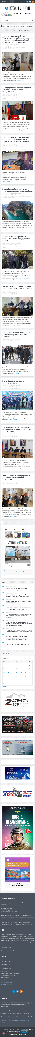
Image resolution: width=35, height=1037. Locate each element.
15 (25, 672)
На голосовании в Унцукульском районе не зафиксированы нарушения (16, 477)
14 (21, 672)
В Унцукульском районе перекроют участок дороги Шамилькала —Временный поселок (19, 630)
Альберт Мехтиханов (15, 193)
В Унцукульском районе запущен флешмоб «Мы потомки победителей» (16, 90)
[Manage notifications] (3, 1033)
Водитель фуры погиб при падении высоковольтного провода (16, 589)
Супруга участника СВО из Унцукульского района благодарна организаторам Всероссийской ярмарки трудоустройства (17, 39)
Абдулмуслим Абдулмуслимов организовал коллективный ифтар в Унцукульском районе (15, 139)
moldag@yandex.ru (6, 982)
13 (16, 672)
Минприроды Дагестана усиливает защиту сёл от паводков (19, 602)
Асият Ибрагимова (14, 44)
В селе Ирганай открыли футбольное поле (13, 382)
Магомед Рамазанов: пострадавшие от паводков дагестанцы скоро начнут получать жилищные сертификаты (18, 638)
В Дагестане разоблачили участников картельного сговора (17, 645)
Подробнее (20, 80)
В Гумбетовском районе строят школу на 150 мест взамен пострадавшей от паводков (18, 615)
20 (16, 676)
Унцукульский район (8, 48)
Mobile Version (22, 1034)
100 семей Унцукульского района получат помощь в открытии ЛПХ (17, 287)
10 (3, 672)
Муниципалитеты (13, 47)
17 (3, 676)
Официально (21, 47)
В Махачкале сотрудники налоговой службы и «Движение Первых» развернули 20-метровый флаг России (19, 623)
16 (29, 672)
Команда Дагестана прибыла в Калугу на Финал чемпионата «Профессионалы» (18, 595)
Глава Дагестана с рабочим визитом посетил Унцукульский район (16, 239)
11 (8, 672)
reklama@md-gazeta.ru (7, 984)
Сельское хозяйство (26, 196)
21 (21, 676)
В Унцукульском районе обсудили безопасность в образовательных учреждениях (17, 429)
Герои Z (6, 47)
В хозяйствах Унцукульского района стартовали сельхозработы (17, 190)
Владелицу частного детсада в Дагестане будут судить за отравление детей (19, 608)
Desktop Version (13, 1034)
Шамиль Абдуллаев (15, 243)
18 (8, 676)
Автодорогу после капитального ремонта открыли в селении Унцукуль (16, 335)
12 (12, 672)
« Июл (4, 686)
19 (12, 676)
